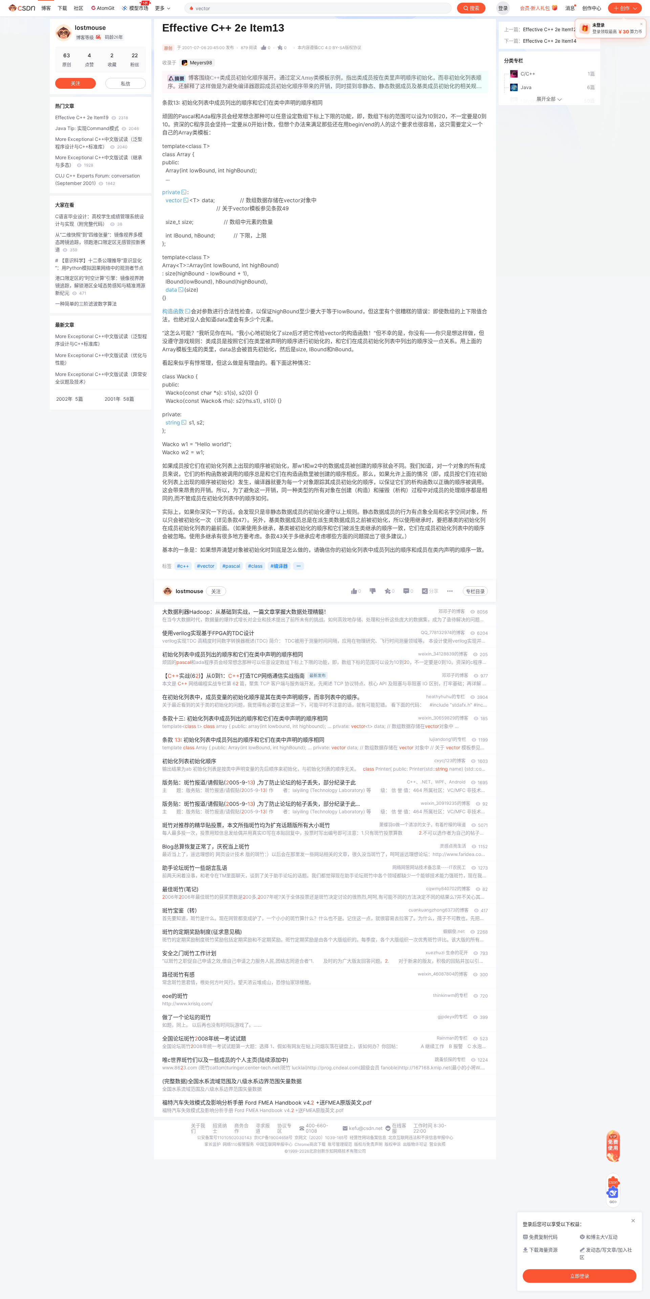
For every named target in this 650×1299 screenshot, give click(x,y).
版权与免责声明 (368, 1144)
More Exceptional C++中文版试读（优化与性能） (101, 358)
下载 (62, 8)
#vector (205, 566)
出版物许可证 (415, 1144)
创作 (625, 8)
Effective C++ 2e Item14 (550, 41)
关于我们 (198, 1128)
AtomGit (105, 8)
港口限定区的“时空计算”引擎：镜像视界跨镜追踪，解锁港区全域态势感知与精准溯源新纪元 (100, 285)
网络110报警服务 (238, 1144)
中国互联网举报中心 (274, 1144)
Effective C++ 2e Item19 (91, 117)
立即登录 (579, 1276)
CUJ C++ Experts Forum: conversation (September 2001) (97, 179)
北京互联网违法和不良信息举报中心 (420, 1137)
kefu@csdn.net (366, 1128)
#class (255, 566)
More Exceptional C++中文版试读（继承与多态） (98, 161)
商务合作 (241, 1128)
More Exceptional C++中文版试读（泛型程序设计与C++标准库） (98, 142)
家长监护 (212, 1144)
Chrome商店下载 (310, 1144)
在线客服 (399, 1128)
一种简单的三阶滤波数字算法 (86, 304)
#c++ (183, 566)
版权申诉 (393, 1144)
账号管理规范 (340, 1144)
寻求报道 (263, 1128)
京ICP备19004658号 (273, 1137)
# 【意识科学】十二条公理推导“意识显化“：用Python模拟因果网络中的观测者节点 (99, 264)
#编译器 (279, 566)
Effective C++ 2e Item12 (549, 29)
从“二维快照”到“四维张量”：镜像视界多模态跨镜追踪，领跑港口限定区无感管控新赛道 (100, 242)
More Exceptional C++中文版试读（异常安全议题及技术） (101, 377)
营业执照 (437, 1144)
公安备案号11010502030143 (224, 1137)
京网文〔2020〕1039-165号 (321, 1137)
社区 (78, 8)
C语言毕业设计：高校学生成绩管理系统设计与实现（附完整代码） (99, 220)
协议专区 (284, 1128)
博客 (46, 8)
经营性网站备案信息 (368, 1137)
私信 (125, 83)
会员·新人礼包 (535, 8)
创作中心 (591, 8)
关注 (216, 591)
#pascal (231, 566)
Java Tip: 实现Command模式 (97, 128)
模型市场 (138, 8)
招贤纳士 (220, 1128)
